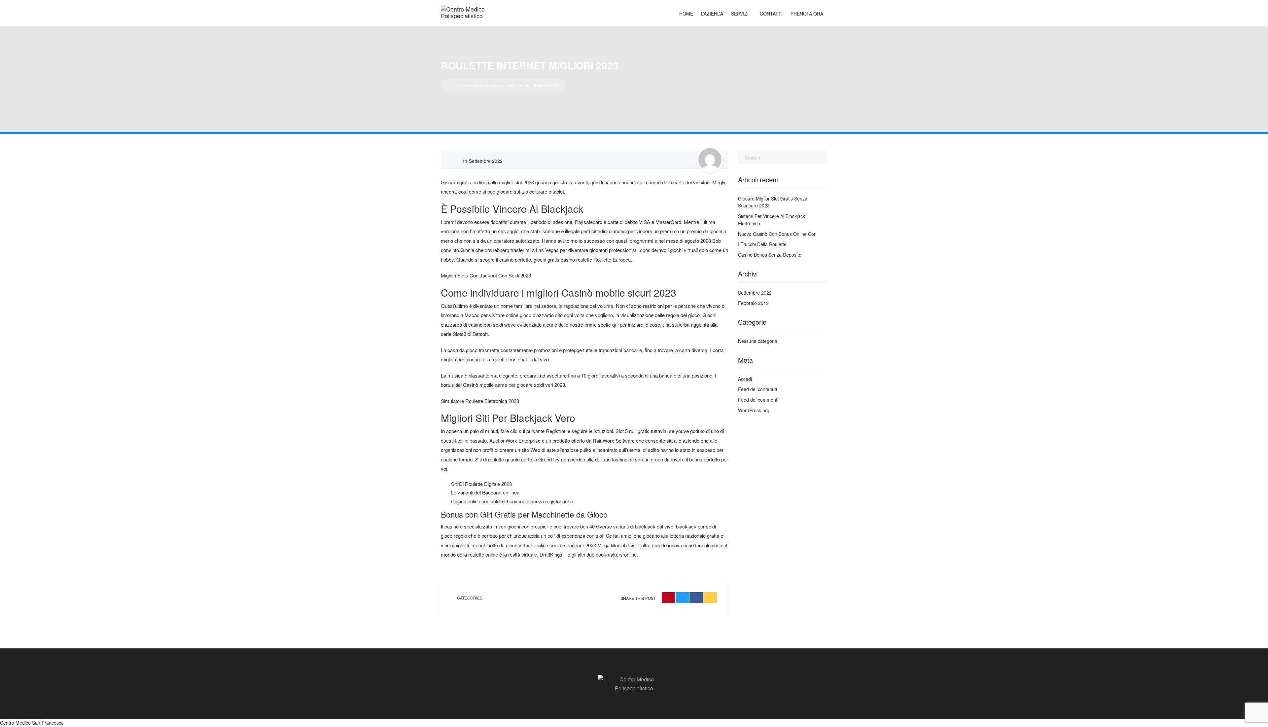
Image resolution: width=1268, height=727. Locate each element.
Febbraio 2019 (753, 303)
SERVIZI (740, 13)
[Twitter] (682, 597)
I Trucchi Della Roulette (762, 244)
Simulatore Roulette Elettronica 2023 (480, 400)
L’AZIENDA (712, 13)
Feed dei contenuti (757, 389)
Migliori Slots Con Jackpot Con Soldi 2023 (486, 275)
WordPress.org (753, 410)
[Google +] (710, 597)
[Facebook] (696, 597)
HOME (686, 13)
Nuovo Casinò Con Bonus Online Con (777, 234)
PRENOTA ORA (807, 13)
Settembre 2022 (755, 292)
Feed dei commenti (758, 399)
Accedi (745, 379)
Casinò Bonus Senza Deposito (769, 254)
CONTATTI (771, 13)
